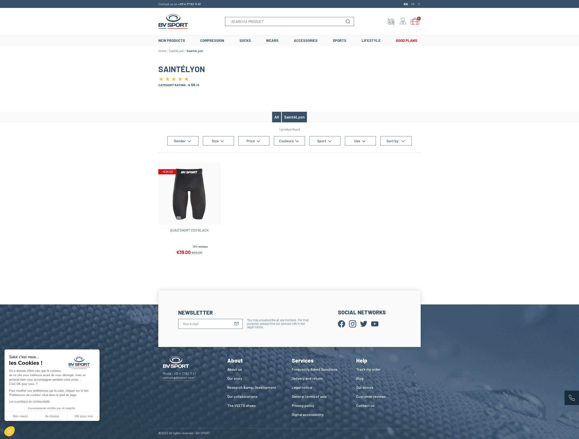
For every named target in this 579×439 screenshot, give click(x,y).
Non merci (20, 416)
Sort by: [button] (393, 141)
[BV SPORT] (173, 21)
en (406, 4)
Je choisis (52, 416)
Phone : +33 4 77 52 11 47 (179, 373)
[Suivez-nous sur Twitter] (363, 323)
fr (413, 4)
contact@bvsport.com (178, 378)
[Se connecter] (403, 21)
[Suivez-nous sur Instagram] (352, 323)
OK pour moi (84, 416)
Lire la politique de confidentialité (29, 401)
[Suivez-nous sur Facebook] (341, 323)
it (419, 4)
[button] (9, 431)
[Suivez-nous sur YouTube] (375, 323)
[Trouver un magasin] (391, 21)
